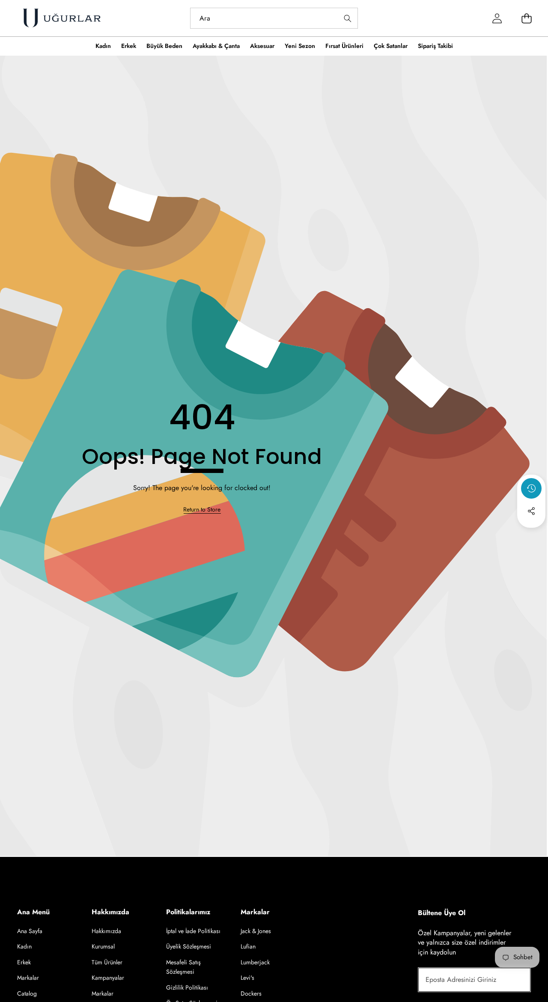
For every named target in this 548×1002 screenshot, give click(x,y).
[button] (531, 534)
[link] (201, 509)
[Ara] (347, 18)
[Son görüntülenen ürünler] (531, 488)
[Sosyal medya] (531, 511)
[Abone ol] (515, 980)
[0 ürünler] (526, 18)
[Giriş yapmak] (496, 18)
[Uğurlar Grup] (62, 18)
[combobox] (274, 18)
